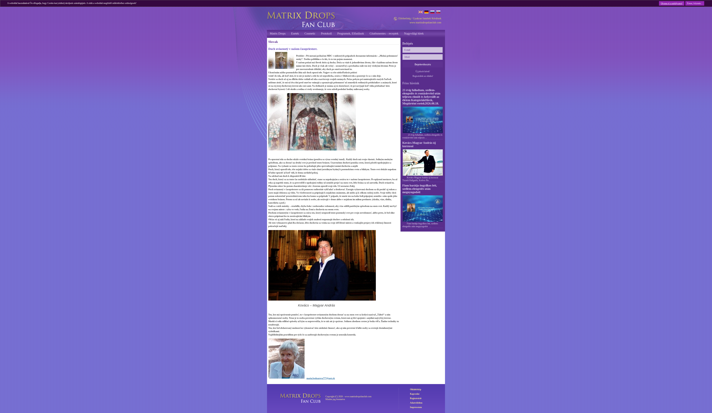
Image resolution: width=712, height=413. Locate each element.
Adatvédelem (416, 402)
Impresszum (416, 407)
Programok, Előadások (350, 33)
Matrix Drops (278, 33)
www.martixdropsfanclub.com (425, 22)
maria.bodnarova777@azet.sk (320, 378)
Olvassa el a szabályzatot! (672, 3)
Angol (420, 12)
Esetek (295, 33)
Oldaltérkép (415, 389)
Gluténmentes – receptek (384, 33)
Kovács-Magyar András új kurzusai (419, 144)
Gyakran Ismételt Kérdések (427, 18)
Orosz (432, 12)
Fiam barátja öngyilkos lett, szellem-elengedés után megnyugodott (419, 189)
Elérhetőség (404, 18)
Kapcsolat (414, 394)
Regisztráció (415, 398)
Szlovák (438, 12)
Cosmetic (309, 33)
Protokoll (326, 33)
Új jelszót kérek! (423, 71)
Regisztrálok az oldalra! (423, 76)
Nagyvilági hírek (414, 33)
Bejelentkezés (423, 64)
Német (426, 12)
